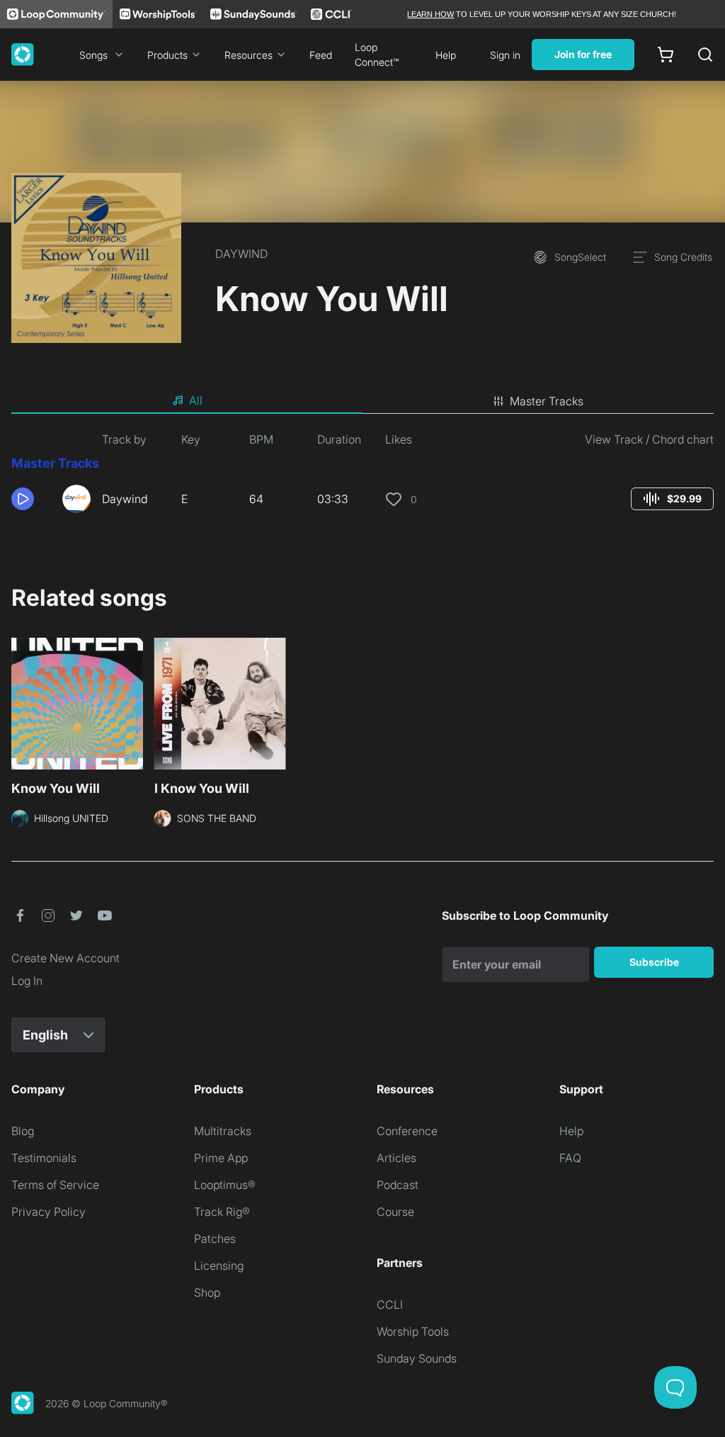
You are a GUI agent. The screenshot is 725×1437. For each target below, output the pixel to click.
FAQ (570, 1158)
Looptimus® (225, 1185)
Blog (22, 1131)
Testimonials (43, 1158)
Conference (407, 1131)
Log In (26, 981)
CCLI (390, 1304)
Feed (320, 55)
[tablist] (362, 401)
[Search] (705, 54)
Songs (93, 55)
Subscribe (654, 962)
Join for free (583, 54)
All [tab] (195, 400)
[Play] (22, 499)
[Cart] (665, 54)
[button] (31, 499)
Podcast (397, 1185)
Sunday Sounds (417, 1358)
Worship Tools (413, 1331)
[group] (672, 499)
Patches (215, 1239)
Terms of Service (55, 1185)
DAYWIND (241, 254)
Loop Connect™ (377, 54)
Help (445, 55)
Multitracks (222, 1131)
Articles (396, 1158)
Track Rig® (222, 1212)
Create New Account (65, 958)
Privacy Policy (48, 1212)
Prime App (221, 1158)
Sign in (505, 55)
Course (395, 1212)
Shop (207, 1292)
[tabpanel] (362, 477)
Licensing (219, 1265)
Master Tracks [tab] (546, 401)
